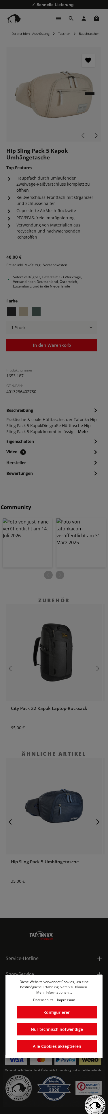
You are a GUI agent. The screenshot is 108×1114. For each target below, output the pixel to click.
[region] (54, 94)
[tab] (52, 420)
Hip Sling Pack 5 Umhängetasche (45, 861)
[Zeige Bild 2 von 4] (89, 99)
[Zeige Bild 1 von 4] (89, 93)
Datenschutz (43, 999)
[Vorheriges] (83, 136)
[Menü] (58, 18)
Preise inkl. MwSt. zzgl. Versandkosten (36, 264)
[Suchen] (71, 18)
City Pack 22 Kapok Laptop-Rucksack (49, 708)
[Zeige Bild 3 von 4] (89, 104)
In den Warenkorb (52, 345)
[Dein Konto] (84, 18)
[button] (27, 543)
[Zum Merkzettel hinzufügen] (88, 60)
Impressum (66, 999)
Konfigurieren (57, 1012)
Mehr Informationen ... (54, 992)
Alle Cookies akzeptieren (57, 1046)
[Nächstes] (96, 136)
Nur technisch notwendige (57, 1029)
